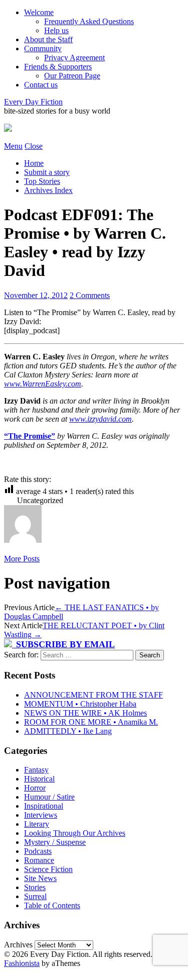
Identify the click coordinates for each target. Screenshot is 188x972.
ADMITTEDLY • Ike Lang (68, 731)
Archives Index (48, 190)
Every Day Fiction (33, 102)
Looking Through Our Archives (74, 833)
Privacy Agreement (74, 57)
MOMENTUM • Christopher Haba (80, 704)
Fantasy (36, 769)
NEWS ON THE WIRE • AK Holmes (85, 713)
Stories (35, 887)
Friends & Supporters (58, 66)
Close (34, 146)
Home (34, 163)
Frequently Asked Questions (89, 21)
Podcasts (38, 851)
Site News (40, 878)
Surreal (35, 896)
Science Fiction (48, 869)
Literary (36, 824)
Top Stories (42, 181)
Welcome (39, 12)
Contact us (41, 84)
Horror (35, 788)
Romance (39, 860)
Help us (56, 30)
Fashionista (22, 963)
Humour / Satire (49, 797)
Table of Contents (52, 905)
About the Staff (48, 39)
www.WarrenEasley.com (42, 383)
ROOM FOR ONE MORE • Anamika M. (91, 722)
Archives (18, 944)
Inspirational (43, 806)
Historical (39, 778)
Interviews (40, 815)
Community (43, 48)
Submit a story (47, 172)
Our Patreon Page (72, 75)
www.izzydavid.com (100, 419)
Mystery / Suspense (55, 842)
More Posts (22, 558)
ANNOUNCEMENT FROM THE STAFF (93, 695)
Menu (13, 146)
